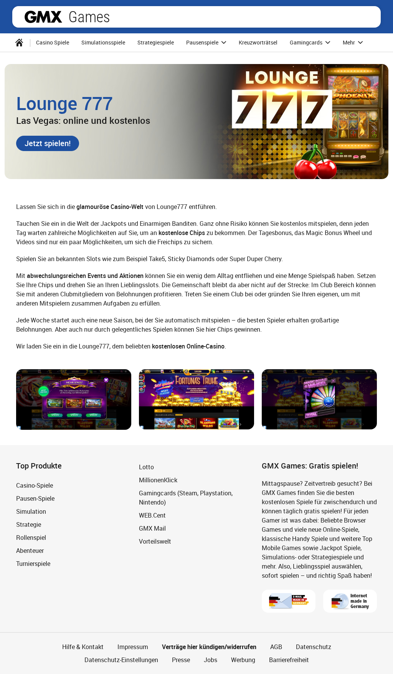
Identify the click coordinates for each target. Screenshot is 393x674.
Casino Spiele (52, 42)
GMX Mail (152, 528)
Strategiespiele (155, 42)
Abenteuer (30, 550)
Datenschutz (313, 647)
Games (89, 17)
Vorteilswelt (155, 541)
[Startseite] (19, 42)
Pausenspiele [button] (203, 42)
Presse (181, 660)
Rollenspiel (31, 537)
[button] (47, 143)
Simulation (31, 511)
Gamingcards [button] (307, 42)
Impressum (132, 647)
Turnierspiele (33, 563)
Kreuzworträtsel (258, 42)
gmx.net (43, 17)
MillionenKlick (158, 480)
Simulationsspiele (103, 42)
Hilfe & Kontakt (83, 647)
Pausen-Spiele (35, 498)
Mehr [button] (349, 42)
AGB (276, 647)
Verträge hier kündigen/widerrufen (209, 647)
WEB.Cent (152, 515)
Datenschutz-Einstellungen (121, 660)
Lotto (146, 467)
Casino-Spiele (34, 485)
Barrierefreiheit (289, 660)
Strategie (28, 524)
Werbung (243, 660)
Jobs (210, 660)
